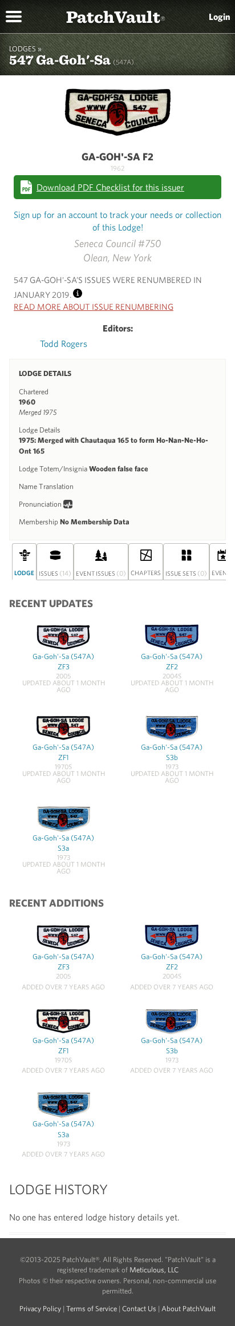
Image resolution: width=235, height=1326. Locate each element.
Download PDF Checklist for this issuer (110, 187)
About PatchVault (188, 1308)
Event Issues (101, 573)
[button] (14, 15)
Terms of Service (91, 1308)
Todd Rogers (63, 343)
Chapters (146, 572)
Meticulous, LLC (154, 1270)
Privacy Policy (40, 1308)
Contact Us (139, 1308)
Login (219, 16)
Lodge (24, 572)
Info (77, 292)
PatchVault (115, 16)
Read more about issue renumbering (93, 307)
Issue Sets (186, 573)
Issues (55, 573)
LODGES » (25, 49)
